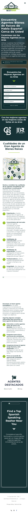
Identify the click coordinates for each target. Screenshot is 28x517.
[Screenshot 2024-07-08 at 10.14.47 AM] (14, 85)
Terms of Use (18, 504)
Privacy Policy (10, 504)
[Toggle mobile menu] (25, 3)
